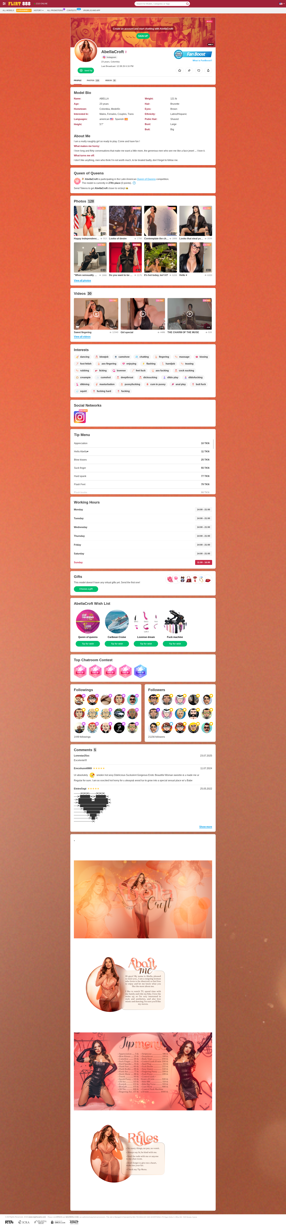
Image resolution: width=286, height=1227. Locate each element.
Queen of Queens (146, 179)
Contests (71, 10)
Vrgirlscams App (91, 10)
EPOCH (59, 1217)
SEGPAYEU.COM (72, 1217)
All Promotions (55, 10)
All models (8, 10)
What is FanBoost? (202, 60)
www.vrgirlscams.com (37, 1217)
